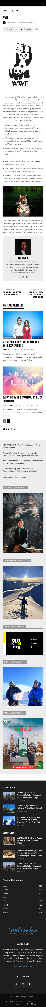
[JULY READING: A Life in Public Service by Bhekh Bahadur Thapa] (9, 841)
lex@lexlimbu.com (26, 966)
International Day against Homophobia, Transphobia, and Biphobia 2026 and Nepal (20, 470)
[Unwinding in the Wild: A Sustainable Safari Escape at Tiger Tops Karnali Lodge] (9, 796)
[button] (3, 3)
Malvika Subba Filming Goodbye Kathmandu (35, 294)
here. (22, 221)
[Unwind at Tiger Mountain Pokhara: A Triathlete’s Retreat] (9, 808)
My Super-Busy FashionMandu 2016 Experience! (21, 343)
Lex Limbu (11, 23)
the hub (14, 10)
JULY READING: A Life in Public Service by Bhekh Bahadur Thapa (22, 446)
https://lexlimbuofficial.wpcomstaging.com (23, 261)
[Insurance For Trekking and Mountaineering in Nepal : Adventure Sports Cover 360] (9, 820)
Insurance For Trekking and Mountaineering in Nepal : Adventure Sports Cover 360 (28, 819)
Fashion (6, 349)
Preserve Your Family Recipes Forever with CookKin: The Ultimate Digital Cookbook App (20, 454)
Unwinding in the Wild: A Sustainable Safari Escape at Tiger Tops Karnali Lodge (23, 462)
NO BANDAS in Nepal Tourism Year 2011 (12, 293)
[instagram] (23, 276)
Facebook (14, 273)
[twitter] (27, 276)
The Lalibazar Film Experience (15, 477)
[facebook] (19, 276)
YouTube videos (19, 267)
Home (5, 10)
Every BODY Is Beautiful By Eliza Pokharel (22, 399)
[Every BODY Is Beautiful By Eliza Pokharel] (23, 381)
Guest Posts (8, 405)
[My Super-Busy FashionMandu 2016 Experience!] (23, 325)
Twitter (33, 273)
